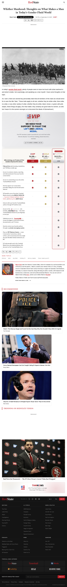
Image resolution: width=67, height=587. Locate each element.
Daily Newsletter (49, 546)
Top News (4, 509)
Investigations (5, 517)
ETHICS (4, 258)
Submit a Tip (27, 549)
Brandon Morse (49, 520)
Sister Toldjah (48, 528)
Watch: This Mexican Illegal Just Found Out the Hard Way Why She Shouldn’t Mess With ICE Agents (32, 329)
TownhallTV (5, 523)
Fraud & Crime (27, 525)
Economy (26, 517)
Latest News (5, 511)
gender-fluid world (15, 89)
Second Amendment (29, 534)
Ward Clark (13, 17)
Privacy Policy (14, 582)
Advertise (26, 544)
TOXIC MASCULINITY (43, 258)
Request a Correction (29, 582)
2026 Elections (27, 509)
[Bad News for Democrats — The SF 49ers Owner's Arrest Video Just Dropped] (33, 458)
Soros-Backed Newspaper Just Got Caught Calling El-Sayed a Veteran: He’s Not (26, 365)
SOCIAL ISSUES (32, 258)
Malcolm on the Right (7, 541)
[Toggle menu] (3, 2)
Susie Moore (48, 514)
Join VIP (62, 499)
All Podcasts (5, 552)
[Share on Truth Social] (28, 20)
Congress (26, 511)
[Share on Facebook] (32, 20)
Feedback (21, 582)
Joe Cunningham (49, 517)
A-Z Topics (27, 505)
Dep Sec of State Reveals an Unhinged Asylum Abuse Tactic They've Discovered (26, 401)
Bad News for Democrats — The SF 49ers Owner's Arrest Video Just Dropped (29, 479)
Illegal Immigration (28, 528)
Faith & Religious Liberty (29, 520)
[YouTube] (39, 499)
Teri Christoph (6, 331)
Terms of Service (5, 582)
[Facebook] (35, 499)
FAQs (56, 499)
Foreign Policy (27, 523)
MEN (9, 258)
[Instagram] (32, 499)
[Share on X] (25, 20)
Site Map (38, 582)
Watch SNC (48, 549)
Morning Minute (6, 520)
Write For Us (27, 552)
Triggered (4, 546)
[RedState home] (8, 499)
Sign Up (61, 576)
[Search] (64, 2)
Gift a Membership (49, 544)
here (28, 274)
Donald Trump (27, 514)
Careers (25, 546)
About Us (26, 541)
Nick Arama (6, 403)
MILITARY (15, 258)
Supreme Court (27, 531)
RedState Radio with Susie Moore (10, 544)
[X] (29, 499)
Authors (4, 525)
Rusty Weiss (6, 367)
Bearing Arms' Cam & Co (8, 549)
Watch (3, 514)
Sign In (50, 499)
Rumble (48, 274)
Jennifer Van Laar (49, 511)
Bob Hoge (47, 525)
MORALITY (23, 258)
